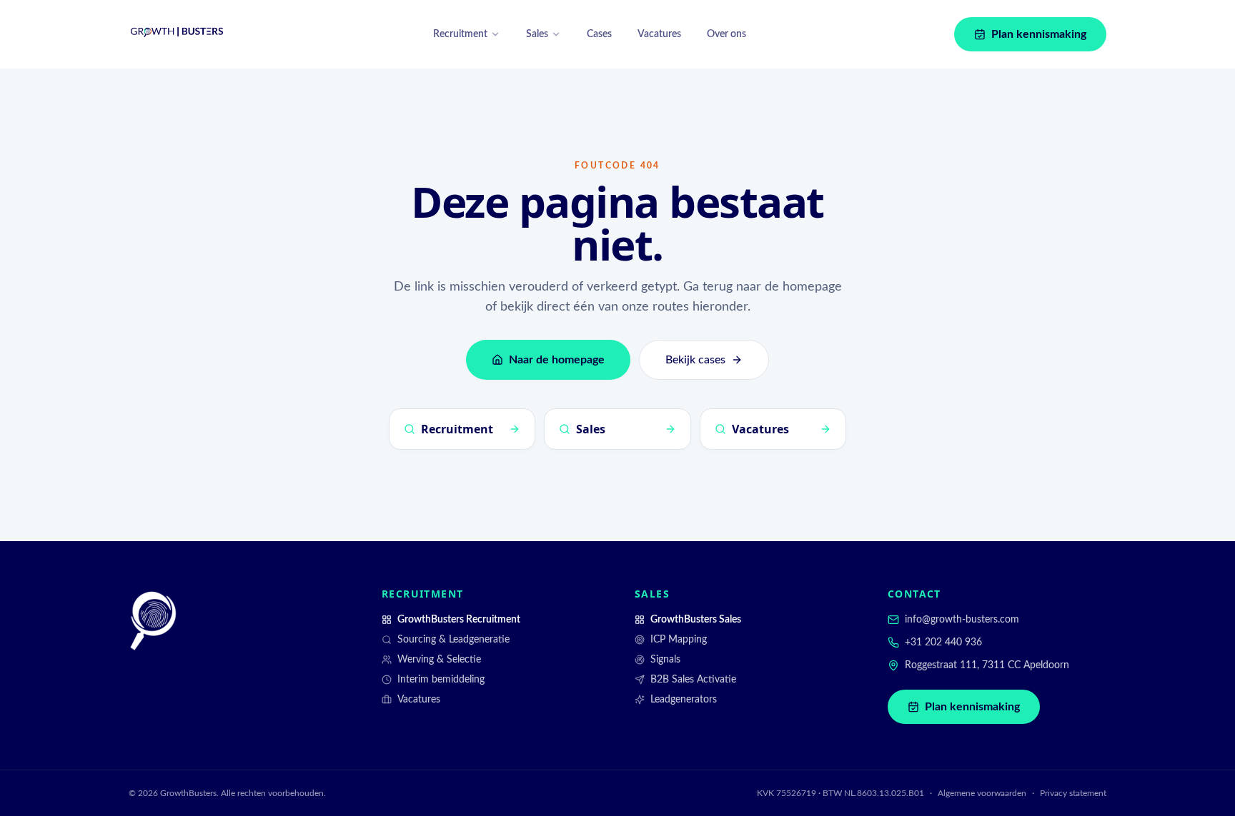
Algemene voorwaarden (982, 793)
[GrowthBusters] (153, 621)
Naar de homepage (557, 360)
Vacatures (659, 34)
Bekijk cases (695, 360)
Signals (665, 660)
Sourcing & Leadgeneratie (453, 640)
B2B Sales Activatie (693, 680)
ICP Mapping (678, 640)
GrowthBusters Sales (695, 620)
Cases (599, 34)
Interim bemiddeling (441, 680)
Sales (537, 34)
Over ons (726, 34)
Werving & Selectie (439, 660)
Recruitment (460, 34)
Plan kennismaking (1038, 34)
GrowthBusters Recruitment (458, 620)
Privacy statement (1073, 793)
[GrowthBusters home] (177, 34)
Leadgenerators (683, 700)
